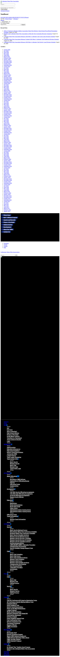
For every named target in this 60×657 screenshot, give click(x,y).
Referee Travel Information (18, 519)
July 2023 (6, 101)
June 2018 (6, 187)
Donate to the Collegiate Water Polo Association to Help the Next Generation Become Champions (28, 33)
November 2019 (8, 163)
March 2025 (7, 73)
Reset (2, 20)
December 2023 (8, 94)
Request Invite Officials (17, 497)
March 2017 (7, 208)
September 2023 (8, 98)
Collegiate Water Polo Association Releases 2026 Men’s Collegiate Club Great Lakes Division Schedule (29, 36)
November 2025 (8, 62)
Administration (8, 225)
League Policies (11, 455)
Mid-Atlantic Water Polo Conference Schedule (23, 532)
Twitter (6, 653)
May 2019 (6, 172)
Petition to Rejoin (12, 617)
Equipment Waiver (12, 603)
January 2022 (7, 127)
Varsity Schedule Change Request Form (21, 548)
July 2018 (6, 186)
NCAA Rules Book (15, 506)
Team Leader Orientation (14, 457)
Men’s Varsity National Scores (18, 530)
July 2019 (6, 169)
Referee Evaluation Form (14, 622)
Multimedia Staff (12, 633)
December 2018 (8, 179)
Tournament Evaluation (13, 623)
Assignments (11, 489)
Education (10, 500)
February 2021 (7, 142)
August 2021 (7, 134)
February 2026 (7, 58)
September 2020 (8, 149)
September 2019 (8, 166)
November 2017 (8, 197)
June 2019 (6, 170)
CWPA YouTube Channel (14, 639)
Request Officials (12, 625)
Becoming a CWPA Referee (17, 479)
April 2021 (6, 139)
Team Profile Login (15, 468)
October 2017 (7, 198)
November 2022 (8, 113)
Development (7, 227)
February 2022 (7, 125)
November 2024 (8, 79)
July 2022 (6, 118)
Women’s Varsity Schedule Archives (20, 541)
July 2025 (6, 68)
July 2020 (6, 152)
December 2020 (8, 145)
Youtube (6, 652)
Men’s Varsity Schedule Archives (19, 535)
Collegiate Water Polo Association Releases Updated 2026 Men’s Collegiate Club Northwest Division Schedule (31, 39)
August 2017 (7, 201)
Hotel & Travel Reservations (15, 452)
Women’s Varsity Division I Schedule (20, 538)
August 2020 (7, 150)
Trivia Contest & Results (14, 439)
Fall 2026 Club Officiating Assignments (21, 494)
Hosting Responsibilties (17, 543)
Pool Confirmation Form (14, 620)
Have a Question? (12, 431)
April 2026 (6, 55)
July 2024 (6, 84)
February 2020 (7, 159)
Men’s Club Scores (15, 556)
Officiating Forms (15, 484)
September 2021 (8, 132)
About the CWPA (8, 229)
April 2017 (6, 207)
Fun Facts (10, 430)
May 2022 (6, 121)
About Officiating (12, 476)
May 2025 (6, 70)
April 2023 (6, 106)
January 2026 (7, 59)
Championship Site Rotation (18, 546)
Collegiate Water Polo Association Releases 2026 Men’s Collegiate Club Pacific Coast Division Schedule (30, 42)
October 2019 (7, 165)
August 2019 (7, 167)
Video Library (14, 508)
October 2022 (7, 114)
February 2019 (7, 176)
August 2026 (7, 49)
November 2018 (8, 180)
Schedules (7, 524)
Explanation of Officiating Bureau (19, 481)
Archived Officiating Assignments (20, 495)
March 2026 (7, 56)
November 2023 (8, 96)
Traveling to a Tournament (14, 438)
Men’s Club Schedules (16, 554)
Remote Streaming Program (15, 634)
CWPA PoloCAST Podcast (14, 641)
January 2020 (7, 160)
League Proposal (12, 610)
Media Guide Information (14, 612)
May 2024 (6, 87)
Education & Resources (13, 449)
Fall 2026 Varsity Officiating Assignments (22, 492)
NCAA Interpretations (16, 505)
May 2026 (6, 54)
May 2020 (6, 155)
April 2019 (6, 173)
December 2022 (8, 111)
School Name (8, 19)
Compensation (14, 486)
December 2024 (8, 77)
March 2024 (7, 90)
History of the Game (12, 435)
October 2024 (7, 80)
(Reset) (27, 17)
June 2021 (6, 136)
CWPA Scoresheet (12, 626)
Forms (6, 597)
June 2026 (6, 52)
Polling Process (14, 583)
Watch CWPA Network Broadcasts (16, 636)
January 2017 (7, 211)
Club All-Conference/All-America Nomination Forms (22, 600)
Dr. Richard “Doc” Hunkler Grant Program (18, 647)
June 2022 (6, 120)
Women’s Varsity (14, 463)
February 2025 (7, 75)
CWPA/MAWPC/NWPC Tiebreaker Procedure (22, 545)
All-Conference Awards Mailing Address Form (20, 602)
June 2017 (6, 204)
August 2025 (7, 66)
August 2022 (7, 117)
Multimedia (7, 629)
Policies (12, 482)
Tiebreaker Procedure (16, 567)
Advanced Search (5, 10)
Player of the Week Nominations (16, 608)
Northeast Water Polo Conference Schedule (22, 533)
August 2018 (7, 184)
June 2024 (6, 86)
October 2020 (7, 148)
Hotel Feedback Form (13, 605)
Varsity (6, 422)
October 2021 (7, 131)
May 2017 (6, 205)
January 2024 (7, 93)
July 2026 (6, 51)
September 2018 (8, 183)
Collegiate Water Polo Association (10, 252)
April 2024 (6, 89)
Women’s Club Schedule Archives (19, 562)
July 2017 (6, 202)
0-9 (2, 17)
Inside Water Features (13, 436)
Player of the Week (9, 222)
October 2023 (7, 97)
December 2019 (8, 162)
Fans (5, 425)
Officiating (7, 473)
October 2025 (7, 63)
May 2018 (6, 188)
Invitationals (13, 569)
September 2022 (8, 115)
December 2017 (8, 195)
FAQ (8, 428)
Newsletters (13, 503)
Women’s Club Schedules (17, 559)
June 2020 (6, 153)
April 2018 (6, 190)
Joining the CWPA (12, 454)
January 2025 (7, 76)
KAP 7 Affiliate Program (10, 217)
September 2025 (8, 65)
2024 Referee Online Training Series (20, 510)
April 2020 (6, 156)
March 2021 (7, 141)
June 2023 (6, 103)
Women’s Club (14, 467)
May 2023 (6, 104)
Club (5, 423)
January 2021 (7, 143)
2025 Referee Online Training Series (20, 511)
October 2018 (7, 181)
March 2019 (7, 174)
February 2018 (7, 193)
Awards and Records (9, 220)
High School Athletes (13, 433)
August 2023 (7, 100)
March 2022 (7, 124)
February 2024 (7, 91)
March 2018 (7, 191)
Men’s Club (13, 465)
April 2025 (6, 72)
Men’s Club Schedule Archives (19, 558)
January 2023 (7, 110)
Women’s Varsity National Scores (19, 537)
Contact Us (7, 232)
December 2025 (8, 61)
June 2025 (6, 69)
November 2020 (8, 146)
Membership (7, 444)
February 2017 (7, 209)
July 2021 (6, 135)
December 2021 (8, 128)
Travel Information (12, 516)
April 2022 (6, 122)
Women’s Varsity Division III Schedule (21, 540)
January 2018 (7, 194)
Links (8, 441)
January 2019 (7, 177)
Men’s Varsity (14, 462)
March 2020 (7, 157)
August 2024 (7, 83)
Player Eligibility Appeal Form (15, 618)
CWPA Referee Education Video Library (18, 638)
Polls (5, 574)
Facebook (6, 655)
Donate (6, 644)
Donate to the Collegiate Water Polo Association (21, 649)
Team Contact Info (12, 459)
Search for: (3, 24)
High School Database (13, 451)
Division (16, 19)
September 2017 (8, 200)
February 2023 (7, 108)
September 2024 (8, 82)
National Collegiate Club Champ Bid (17, 613)
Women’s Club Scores (16, 561)
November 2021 (8, 129)
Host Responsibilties (16, 566)
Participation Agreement (14, 615)
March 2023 (7, 107)
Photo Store (7, 215)
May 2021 (6, 138)
